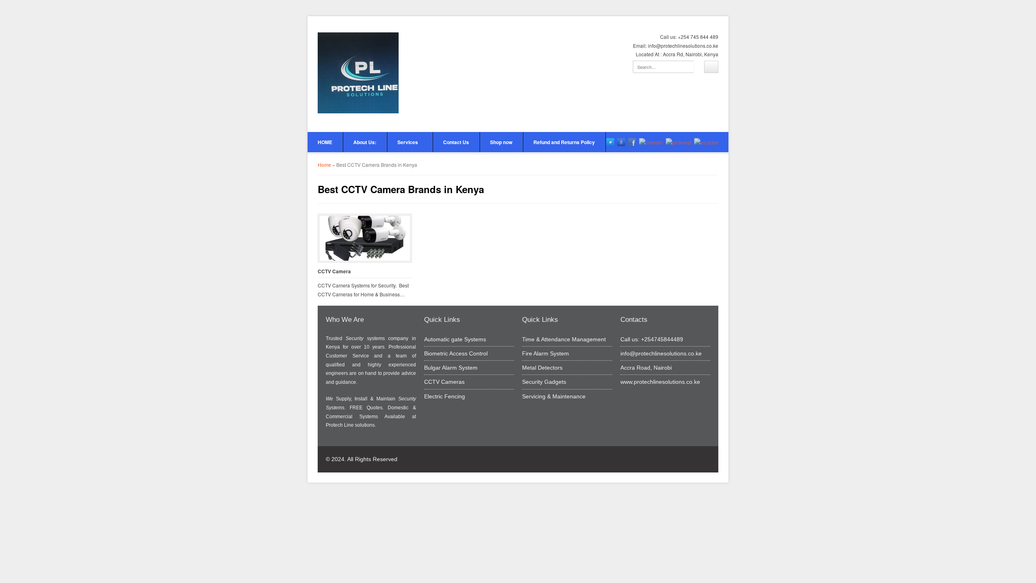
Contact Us (456, 142)
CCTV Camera (334, 271)
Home (324, 164)
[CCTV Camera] (365, 238)
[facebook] (632, 142)
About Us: (364, 142)
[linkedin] (651, 142)
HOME (325, 142)
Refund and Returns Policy (564, 142)
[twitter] (610, 142)
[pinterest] (678, 142)
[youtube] (706, 142)
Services (407, 142)
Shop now (501, 142)
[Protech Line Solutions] (358, 72)
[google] (621, 142)
